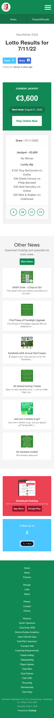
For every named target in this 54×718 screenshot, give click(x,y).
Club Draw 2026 (27, 627)
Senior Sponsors (27, 623)
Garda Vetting (27, 655)
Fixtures (27, 577)
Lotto (27, 589)
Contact (27, 606)
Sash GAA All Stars (27, 637)
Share (22, 60)
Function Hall (27, 646)
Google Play (34, 508)
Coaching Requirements (27, 650)
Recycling (27, 682)
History (27, 610)
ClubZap (32, 710)
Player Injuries (27, 664)
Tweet (7, 60)
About (27, 594)
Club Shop (27, 692)
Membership (27, 687)
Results (27, 585)
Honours (27, 618)
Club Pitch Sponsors (27, 641)
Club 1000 (27, 678)
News (13, 19)
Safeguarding (27, 659)
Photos (27, 601)
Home (27, 568)
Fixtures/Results (40, 19)
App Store (19, 508)
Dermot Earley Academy (27, 632)
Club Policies (27, 673)
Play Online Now (27, 121)
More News (27, 261)
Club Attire (27, 669)
